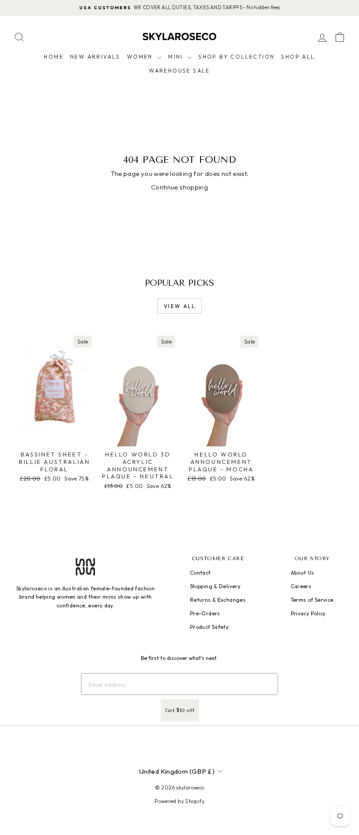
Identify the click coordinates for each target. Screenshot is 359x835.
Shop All (298, 56)
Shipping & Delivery (215, 586)
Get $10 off (179, 710)
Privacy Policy (308, 613)
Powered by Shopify (179, 801)
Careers (301, 586)
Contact (200, 572)
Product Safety (209, 627)
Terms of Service (312, 599)
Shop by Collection (236, 56)
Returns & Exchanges (218, 599)
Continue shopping (179, 187)
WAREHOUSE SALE (179, 70)
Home (53, 56)
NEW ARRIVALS (95, 56)
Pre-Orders (205, 613)
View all (179, 306)
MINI (176, 56)
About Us (302, 572)
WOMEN (141, 56)
